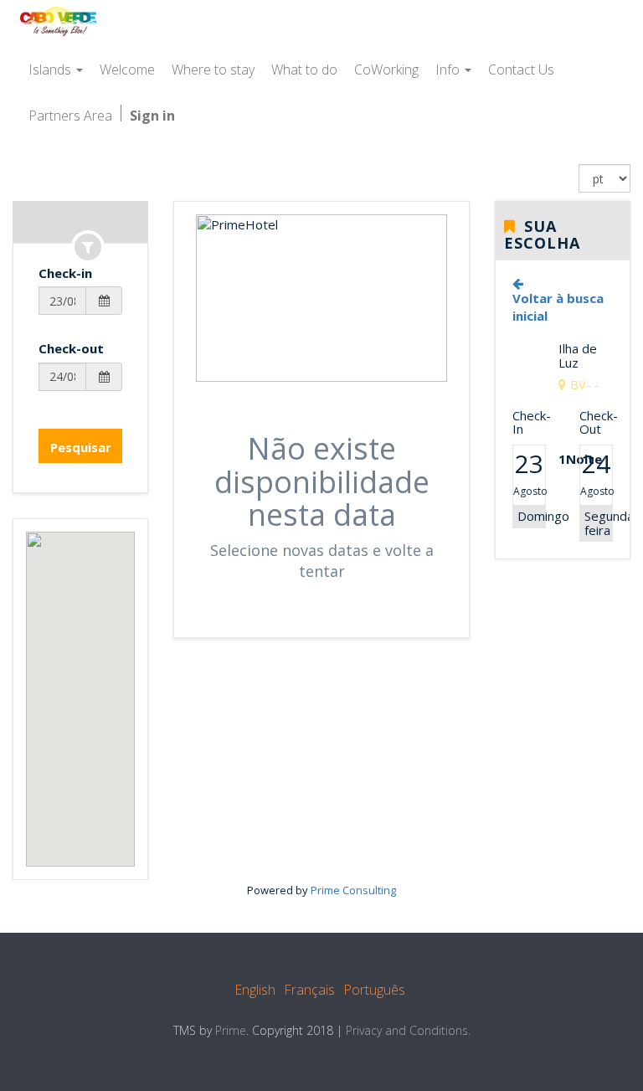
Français (309, 989)
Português (374, 989)
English (254, 989)
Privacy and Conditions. (408, 1030)
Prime (230, 1030)
